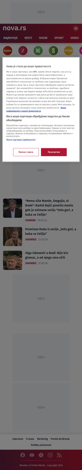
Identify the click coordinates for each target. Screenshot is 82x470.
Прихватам (54, 151)
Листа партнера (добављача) (20, 139)
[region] (41, 109)
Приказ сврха (25, 151)
